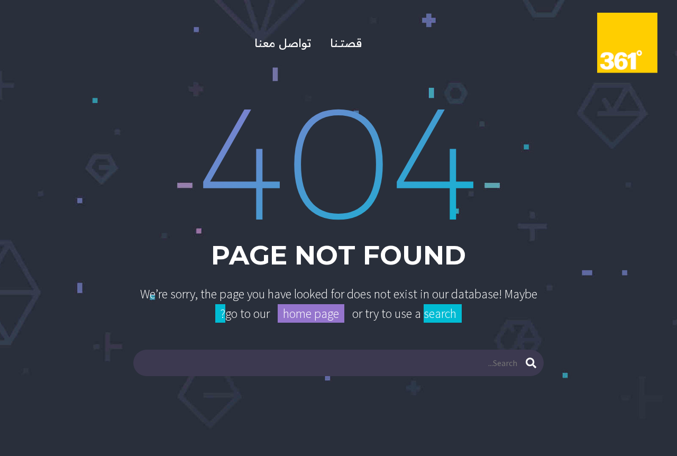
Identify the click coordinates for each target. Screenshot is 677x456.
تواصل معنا (282, 43)
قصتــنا (346, 43)
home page (311, 313)
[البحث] (531, 363)
